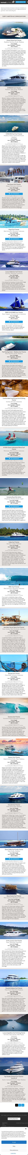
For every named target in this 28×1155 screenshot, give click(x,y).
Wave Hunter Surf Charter (14, 897)
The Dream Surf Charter (14, 185)
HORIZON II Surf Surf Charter (14, 135)
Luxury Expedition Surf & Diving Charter (14, 1034)
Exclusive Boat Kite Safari (13, 498)
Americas (4, 1125)
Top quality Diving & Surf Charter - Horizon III (14, 1078)
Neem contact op (20, 2)
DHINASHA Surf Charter (14, 88)
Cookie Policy (13, 1153)
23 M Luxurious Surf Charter (14, 941)
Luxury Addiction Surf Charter (14, 272)
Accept (14, 1142)
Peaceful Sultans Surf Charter (14, 989)
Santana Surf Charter (14, 717)
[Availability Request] (20, 30)
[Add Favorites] (16, 30)
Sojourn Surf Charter (14, 758)
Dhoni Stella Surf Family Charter (14, 850)
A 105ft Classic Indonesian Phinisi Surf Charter (14, 449)
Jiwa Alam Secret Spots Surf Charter (14, 628)
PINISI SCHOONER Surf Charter (14, 313)
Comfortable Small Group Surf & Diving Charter (14, 400)
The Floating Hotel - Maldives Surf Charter (14, 352)
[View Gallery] (12, 30)
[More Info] (8, 30)
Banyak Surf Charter (14, 674)
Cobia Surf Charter (14, 543)
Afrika (3, 1124)
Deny (14, 1146)
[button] (26, 1128)
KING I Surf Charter (14, 587)
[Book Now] (20, 388)
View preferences (14, 1150)
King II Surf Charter (14, 230)
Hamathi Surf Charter (14, 805)
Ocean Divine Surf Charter (14, 41)
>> (22, 1105)
